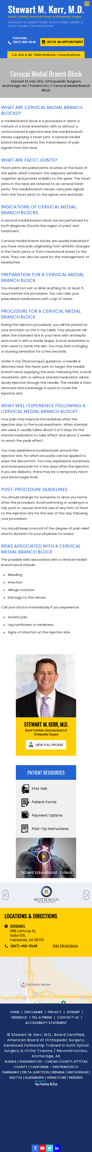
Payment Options (47, 815)
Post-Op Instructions (50, 828)
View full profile (49, 744)
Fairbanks (17, 926)
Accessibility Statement (46, 1022)
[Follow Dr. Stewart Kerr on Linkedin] (56, 1148)
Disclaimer (34, 1012)
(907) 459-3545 (24, 42)
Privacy (55, 1012)
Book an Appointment (65, 42)
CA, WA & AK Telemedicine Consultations (46, 54)
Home (14, 1012)
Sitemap (73, 1012)
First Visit (39, 788)
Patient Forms (44, 802)
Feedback (19, 1017)
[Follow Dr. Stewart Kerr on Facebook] (35, 1148)
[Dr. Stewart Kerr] (46, 16)
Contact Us (68, 1017)
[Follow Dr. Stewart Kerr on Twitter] (49, 1148)
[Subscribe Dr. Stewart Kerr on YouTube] (42, 1148)
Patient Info (39, 85)
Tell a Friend (41, 1017)
